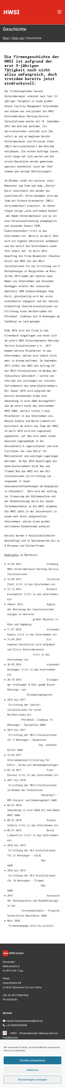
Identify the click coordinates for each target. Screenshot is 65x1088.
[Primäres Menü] (59, 12)
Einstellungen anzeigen (32, 1079)
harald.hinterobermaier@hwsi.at (24, 1020)
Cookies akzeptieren (32, 1060)
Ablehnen (32, 1070)
